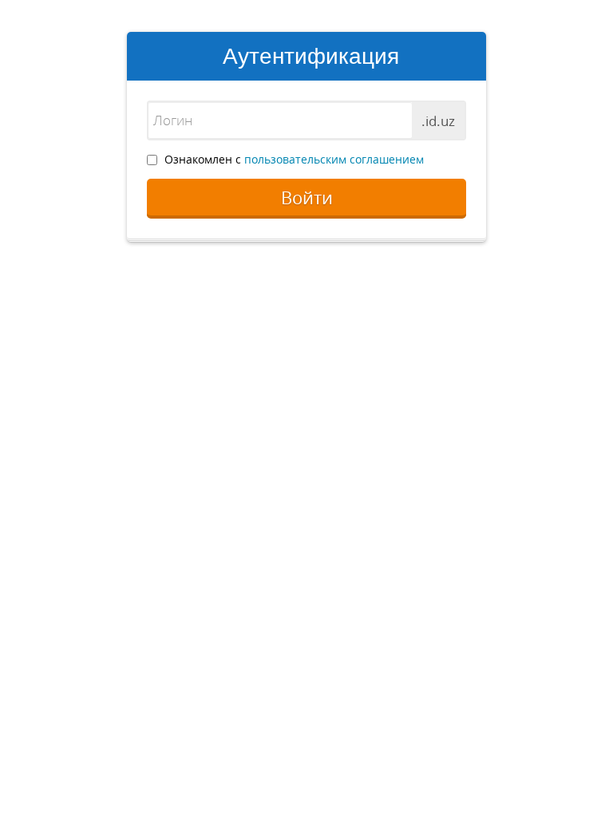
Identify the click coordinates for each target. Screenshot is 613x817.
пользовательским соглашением (334, 159)
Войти (307, 197)
